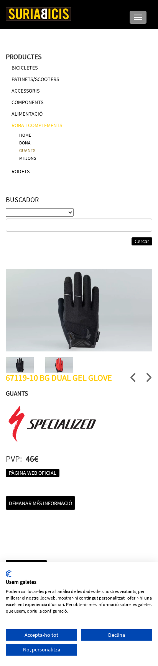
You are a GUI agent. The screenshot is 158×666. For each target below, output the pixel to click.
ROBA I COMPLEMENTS (37, 125)
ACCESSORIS (26, 90)
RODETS (21, 171)
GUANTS (27, 150)
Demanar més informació (40, 503)
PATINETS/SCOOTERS (35, 79)
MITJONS (27, 158)
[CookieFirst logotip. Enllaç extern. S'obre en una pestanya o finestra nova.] (9, 573)
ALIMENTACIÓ (27, 113)
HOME (25, 135)
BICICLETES (25, 67)
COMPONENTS (27, 102)
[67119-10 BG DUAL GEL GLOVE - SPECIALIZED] (79, 310)
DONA (25, 143)
